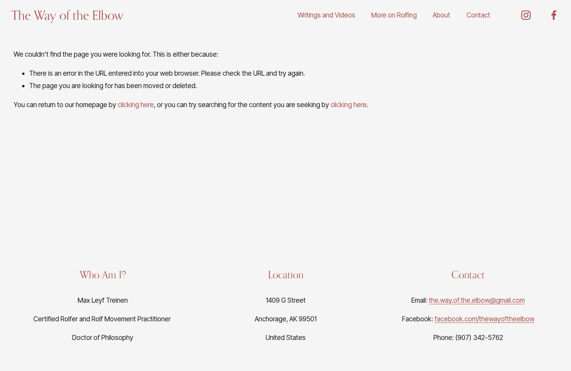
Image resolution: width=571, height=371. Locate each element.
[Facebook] (554, 15)
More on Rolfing (394, 15)
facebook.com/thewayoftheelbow (484, 319)
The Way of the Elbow (67, 15)
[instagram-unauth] (526, 15)
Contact (478, 15)
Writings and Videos (326, 15)
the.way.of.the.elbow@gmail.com (477, 300)
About (441, 15)
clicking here (136, 105)
